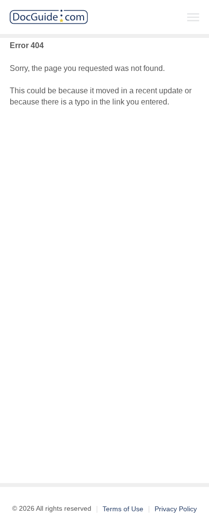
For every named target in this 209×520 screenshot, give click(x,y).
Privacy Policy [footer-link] (176, 509)
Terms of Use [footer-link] (123, 509)
